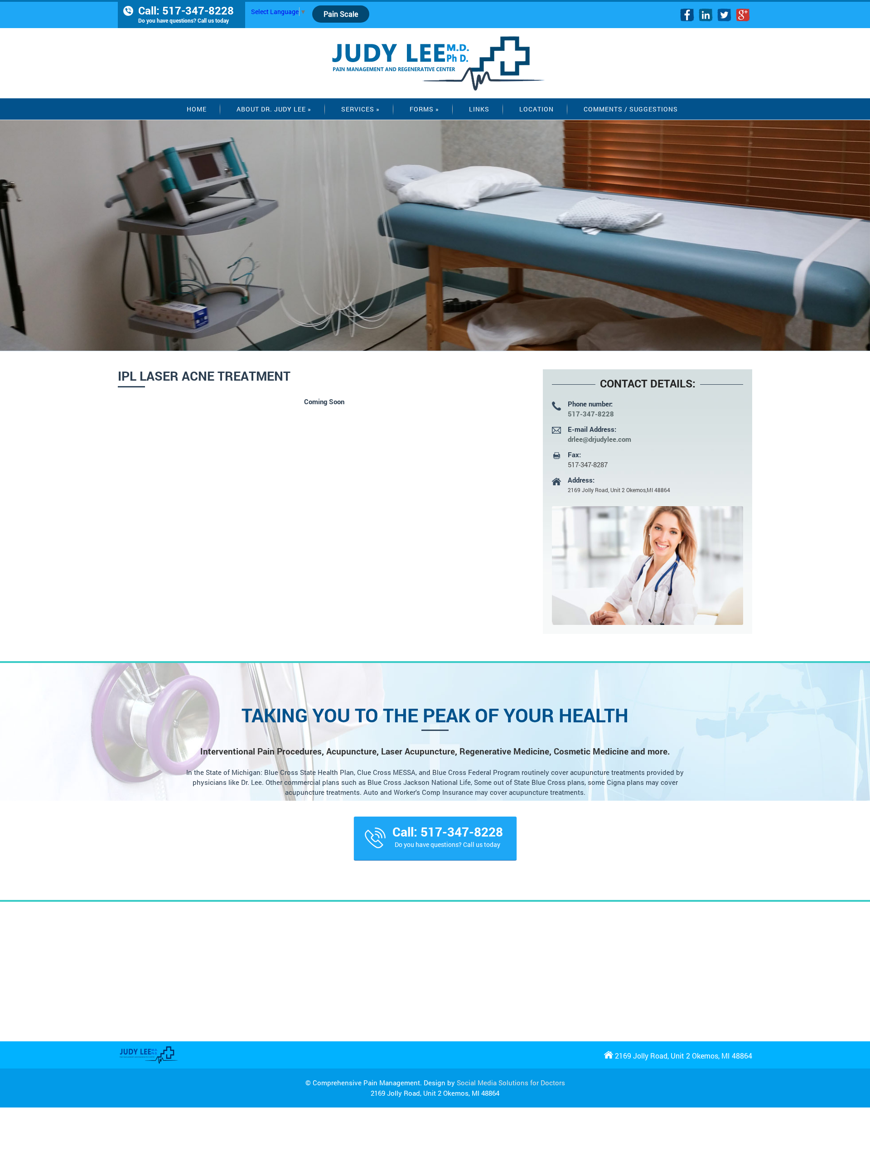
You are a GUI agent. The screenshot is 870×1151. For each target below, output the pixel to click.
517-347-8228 (591, 413)
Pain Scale (341, 14)
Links (479, 109)
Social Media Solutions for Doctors (511, 1083)
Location (536, 109)
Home (197, 109)
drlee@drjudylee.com (599, 439)
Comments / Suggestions (631, 109)
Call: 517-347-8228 (186, 13)
